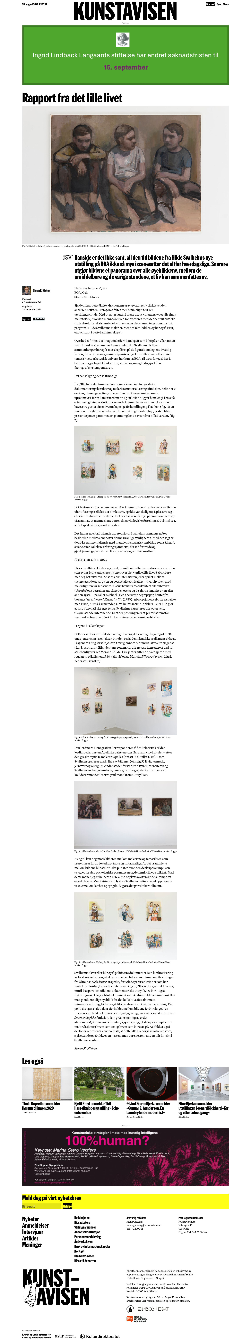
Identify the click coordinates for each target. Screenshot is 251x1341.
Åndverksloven (83, 1241)
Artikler (30, 1238)
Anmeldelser (35, 1225)
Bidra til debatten (85, 1261)
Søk (219, 4)
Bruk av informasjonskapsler (92, 1246)
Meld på (67, 1206)
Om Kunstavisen (84, 1256)
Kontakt (79, 1251)
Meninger (32, 1244)
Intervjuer (32, 1231)
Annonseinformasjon (87, 1232)
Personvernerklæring (87, 1237)
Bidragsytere (82, 1222)
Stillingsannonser (85, 1227)
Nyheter (30, 1218)
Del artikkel (39, 319)
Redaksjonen (82, 1217)
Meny (226, 4)
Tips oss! (210, 4)
